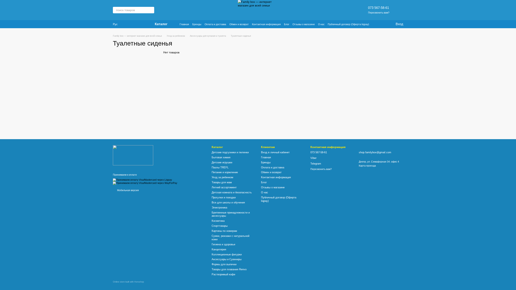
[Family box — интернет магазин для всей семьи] (133, 155)
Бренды (196, 24)
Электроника (219, 207)
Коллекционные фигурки (227, 254)
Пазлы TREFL (220, 167)
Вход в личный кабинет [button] (275, 152)
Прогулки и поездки (224, 197)
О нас (321, 24)
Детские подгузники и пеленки (230, 152)
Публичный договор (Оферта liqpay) (348, 24)
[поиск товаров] (151, 10)
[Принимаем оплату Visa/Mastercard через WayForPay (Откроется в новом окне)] (145, 183)
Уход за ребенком (222, 177)
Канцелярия (219, 249)
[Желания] (384, 24)
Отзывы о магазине (303, 24)
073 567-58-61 (378, 7)
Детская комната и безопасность (232, 192)
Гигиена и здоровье (223, 244)
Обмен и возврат (239, 24)
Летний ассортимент (224, 187)
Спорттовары (220, 225)
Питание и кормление (225, 172)
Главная (184, 24)
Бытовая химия (221, 157)
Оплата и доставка (215, 24)
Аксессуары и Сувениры (226, 259)
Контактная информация (266, 24)
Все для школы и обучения (228, 202)
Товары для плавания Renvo (229, 269)
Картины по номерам (224, 230)
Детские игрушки (222, 162)
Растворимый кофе (223, 274)
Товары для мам (222, 182)
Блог (286, 24)
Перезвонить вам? (378, 12)
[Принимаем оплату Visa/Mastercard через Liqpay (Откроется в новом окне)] (142, 179)
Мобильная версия (128, 190)
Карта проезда (367, 165)
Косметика (218, 220)
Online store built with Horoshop (128, 282)
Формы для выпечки (224, 264)
